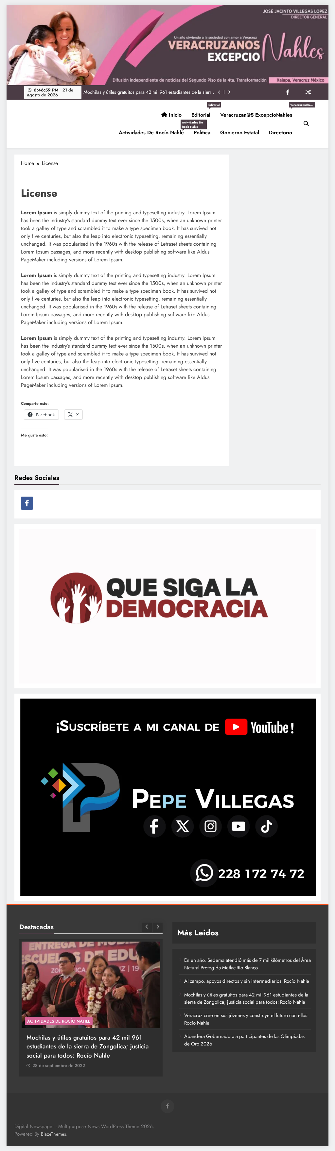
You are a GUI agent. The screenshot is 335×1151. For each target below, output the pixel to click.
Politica (202, 132)
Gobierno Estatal (239, 132)
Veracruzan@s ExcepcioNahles (258, 112)
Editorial (203, 112)
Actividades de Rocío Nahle (154, 130)
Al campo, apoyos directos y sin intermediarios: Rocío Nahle (246, 981)
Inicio (174, 115)
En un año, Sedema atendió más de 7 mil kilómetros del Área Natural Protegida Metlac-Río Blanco (247, 964)
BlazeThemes (53, 1134)
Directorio (280, 132)
